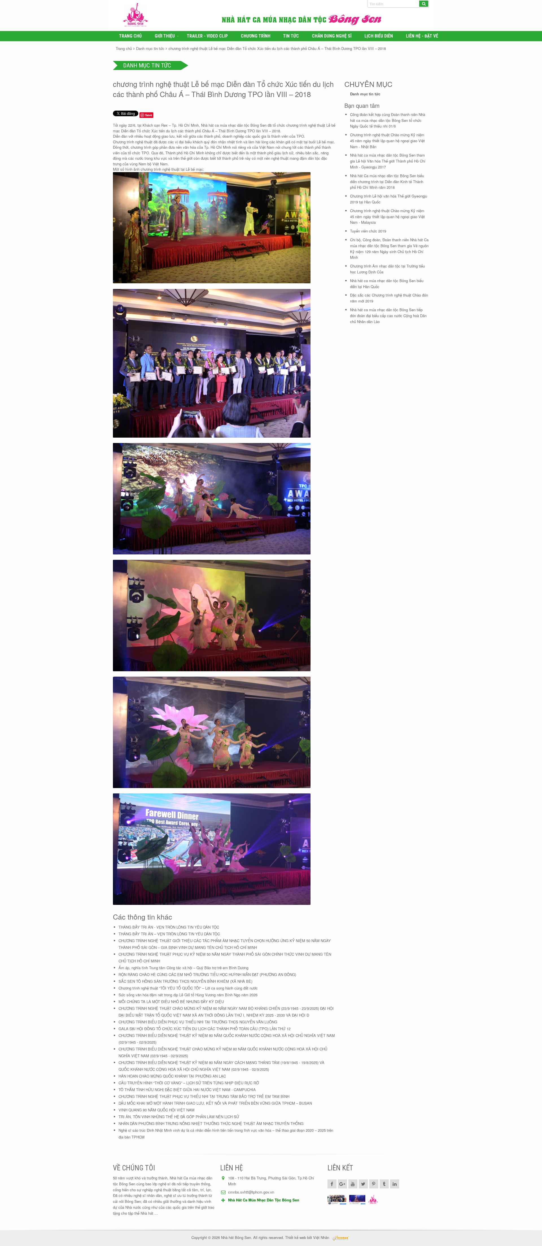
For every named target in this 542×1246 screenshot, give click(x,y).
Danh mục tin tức (150, 48)
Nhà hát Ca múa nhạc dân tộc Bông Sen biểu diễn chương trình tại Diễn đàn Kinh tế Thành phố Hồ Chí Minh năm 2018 (387, 181)
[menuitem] (130, 36)
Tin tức (291, 36)
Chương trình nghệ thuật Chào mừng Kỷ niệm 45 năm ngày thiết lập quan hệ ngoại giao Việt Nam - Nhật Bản (387, 140)
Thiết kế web (295, 1237)
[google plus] (342, 1183)
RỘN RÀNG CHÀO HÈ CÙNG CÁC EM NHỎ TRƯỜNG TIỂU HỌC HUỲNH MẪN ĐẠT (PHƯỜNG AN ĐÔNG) (207, 974)
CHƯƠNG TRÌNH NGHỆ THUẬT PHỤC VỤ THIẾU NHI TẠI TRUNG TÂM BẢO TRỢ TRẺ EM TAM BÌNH (204, 1096)
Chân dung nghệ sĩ (331, 36)
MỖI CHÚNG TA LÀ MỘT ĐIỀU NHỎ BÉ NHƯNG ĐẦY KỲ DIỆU (171, 1001)
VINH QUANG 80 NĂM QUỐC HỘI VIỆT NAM (156, 1110)
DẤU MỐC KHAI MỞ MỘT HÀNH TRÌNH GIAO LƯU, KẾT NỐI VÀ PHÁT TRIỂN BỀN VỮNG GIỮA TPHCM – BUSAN (215, 1103)
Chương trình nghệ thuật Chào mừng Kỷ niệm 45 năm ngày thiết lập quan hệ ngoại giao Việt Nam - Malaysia (387, 216)
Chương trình (255, 36)
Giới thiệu (165, 36)
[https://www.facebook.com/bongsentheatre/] (357, 1200)
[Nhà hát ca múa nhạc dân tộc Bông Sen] (169, 15)
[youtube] (352, 1183)
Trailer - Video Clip (207, 36)
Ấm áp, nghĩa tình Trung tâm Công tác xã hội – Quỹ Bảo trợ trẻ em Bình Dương (183, 967)
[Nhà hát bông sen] (373, 1200)
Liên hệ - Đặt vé (422, 36)
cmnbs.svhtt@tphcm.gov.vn (251, 1192)
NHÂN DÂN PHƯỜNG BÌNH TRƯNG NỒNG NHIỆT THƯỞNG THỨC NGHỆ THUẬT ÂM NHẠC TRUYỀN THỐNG (211, 1123)
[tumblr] (384, 1183)
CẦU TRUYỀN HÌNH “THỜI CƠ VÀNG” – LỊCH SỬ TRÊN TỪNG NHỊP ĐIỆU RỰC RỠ (189, 1082)
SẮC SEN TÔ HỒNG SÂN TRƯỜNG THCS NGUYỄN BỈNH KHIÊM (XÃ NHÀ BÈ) (185, 981)
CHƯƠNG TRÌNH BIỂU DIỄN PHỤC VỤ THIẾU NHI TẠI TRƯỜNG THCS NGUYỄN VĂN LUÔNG (198, 1022)
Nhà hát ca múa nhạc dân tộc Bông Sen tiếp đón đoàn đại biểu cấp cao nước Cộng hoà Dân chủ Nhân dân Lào (388, 315)
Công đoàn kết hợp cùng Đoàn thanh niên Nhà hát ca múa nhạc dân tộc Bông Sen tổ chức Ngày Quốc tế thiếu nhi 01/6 (387, 120)
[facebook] (331, 1183)
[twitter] (363, 1183)
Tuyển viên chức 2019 (368, 231)
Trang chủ (130, 36)
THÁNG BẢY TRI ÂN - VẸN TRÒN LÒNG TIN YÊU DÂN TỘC (169, 927)
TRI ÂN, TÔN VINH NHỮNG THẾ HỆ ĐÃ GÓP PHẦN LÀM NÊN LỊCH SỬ (179, 1116)
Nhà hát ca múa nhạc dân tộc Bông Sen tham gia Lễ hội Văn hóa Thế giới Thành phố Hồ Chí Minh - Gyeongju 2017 (387, 161)
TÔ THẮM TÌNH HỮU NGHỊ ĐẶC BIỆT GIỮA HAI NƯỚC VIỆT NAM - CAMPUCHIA (187, 1089)
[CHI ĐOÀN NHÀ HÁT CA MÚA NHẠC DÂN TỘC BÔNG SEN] (336, 1200)
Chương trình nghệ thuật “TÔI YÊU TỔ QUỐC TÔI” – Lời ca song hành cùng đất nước (188, 988)
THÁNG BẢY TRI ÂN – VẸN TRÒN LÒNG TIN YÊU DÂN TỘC (169, 933)
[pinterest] (373, 1183)
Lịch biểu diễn (378, 36)
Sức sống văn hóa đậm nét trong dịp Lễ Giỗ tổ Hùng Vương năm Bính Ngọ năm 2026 (188, 994)
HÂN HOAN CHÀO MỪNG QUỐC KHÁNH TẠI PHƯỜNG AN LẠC (172, 1076)
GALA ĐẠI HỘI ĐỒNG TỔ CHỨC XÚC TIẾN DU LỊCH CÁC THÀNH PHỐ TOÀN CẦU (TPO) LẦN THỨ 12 (204, 1028)
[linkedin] (394, 1183)
